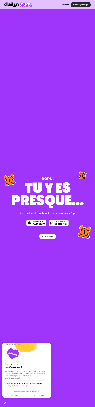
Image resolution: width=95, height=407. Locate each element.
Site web (65, 4)
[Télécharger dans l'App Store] (36, 223)
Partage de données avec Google (17, 386)
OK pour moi (39, 395)
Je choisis (14, 395)
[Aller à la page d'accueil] (18, 4)
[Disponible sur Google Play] (58, 223)
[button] (5, 403)
